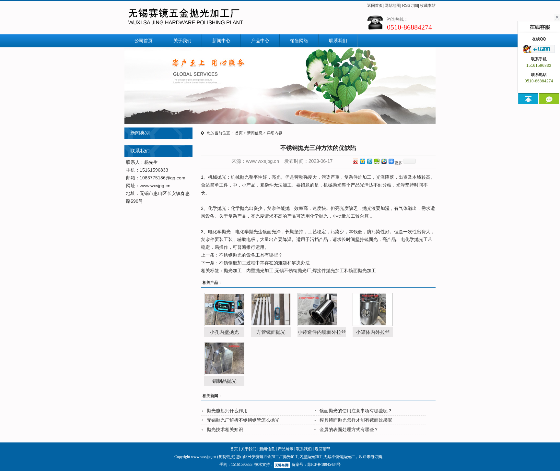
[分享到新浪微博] (355, 161)
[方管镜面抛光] (271, 309)
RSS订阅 (410, 5)
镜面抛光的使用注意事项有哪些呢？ (356, 410)
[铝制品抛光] (224, 358)
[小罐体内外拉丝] (373, 309)
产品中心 (260, 40)
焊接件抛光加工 (328, 270)
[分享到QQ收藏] (383, 161)
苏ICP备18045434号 (324, 464)
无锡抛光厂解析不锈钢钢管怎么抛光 (243, 420)
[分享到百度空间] (376, 161)
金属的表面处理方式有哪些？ (349, 429)
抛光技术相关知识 (225, 429)
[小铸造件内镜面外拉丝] (322, 309)
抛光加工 (233, 270)
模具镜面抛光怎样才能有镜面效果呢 (356, 420)
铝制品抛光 (224, 381)
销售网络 (299, 40)
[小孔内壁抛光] (224, 309)
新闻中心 (221, 40)
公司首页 (143, 40)
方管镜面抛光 (271, 332)
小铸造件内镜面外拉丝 (322, 332)
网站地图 (392, 5)
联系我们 (338, 40)
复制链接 (226, 456)
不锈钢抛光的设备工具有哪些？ (251, 255)
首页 (239, 133)
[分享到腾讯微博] (369, 161)
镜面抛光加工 (362, 270)
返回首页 (375, 5)
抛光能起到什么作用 (227, 410)
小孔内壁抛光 (224, 332)
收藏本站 (428, 5)
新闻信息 (254, 133)
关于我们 (182, 40)
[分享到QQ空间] (362, 161)
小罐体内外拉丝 (373, 332)
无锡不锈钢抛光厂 (293, 270)
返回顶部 (322, 449)
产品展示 (285, 449)
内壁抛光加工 (260, 270)
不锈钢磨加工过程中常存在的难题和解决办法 (264, 262)
